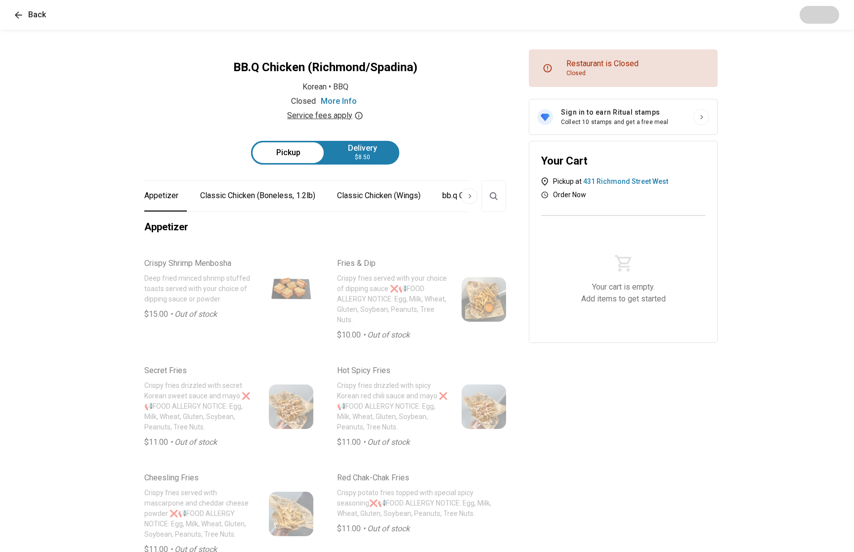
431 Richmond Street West (625, 181)
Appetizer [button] (161, 195)
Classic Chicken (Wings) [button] (379, 195)
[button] (30, 15)
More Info (339, 101)
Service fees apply (319, 115)
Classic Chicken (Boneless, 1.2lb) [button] (257, 195)
